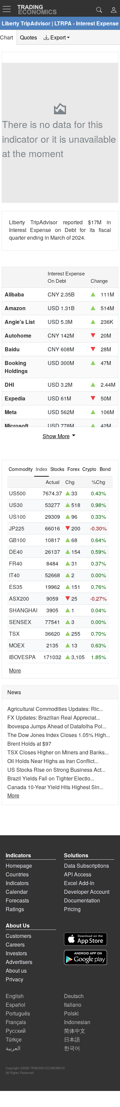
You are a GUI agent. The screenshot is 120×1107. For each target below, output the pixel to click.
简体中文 (74, 1030)
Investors (16, 953)
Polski (71, 1013)
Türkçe (14, 1039)
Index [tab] (41, 469)
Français (16, 1022)
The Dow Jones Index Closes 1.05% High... (58, 735)
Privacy (14, 979)
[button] (113, 10)
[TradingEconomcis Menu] (9, 9)
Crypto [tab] (89, 469)
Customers (18, 936)
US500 (17, 493)
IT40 (14, 575)
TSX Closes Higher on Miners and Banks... (58, 752)
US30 (16, 505)
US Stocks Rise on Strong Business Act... (56, 769)
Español (15, 1004)
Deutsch (74, 996)
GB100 (17, 540)
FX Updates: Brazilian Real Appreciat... (53, 717)
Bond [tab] (105, 469)
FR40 (15, 563)
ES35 (15, 587)
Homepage (19, 865)
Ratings (15, 909)
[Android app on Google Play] (85, 957)
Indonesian (77, 1022)
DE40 (16, 552)
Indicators (17, 883)
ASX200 (19, 598)
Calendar (17, 891)
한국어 (72, 1048)
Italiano (72, 1004)
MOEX (17, 645)
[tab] (56, 37)
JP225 (16, 528)
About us (16, 970)
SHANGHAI (23, 610)
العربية (13, 1048)
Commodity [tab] (21, 469)
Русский (16, 1030)
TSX (14, 633)
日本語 (72, 1039)
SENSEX (20, 622)
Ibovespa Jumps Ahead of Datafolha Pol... (56, 726)
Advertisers (19, 962)
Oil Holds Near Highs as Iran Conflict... (52, 761)
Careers (15, 944)
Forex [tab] (73, 469)
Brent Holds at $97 (29, 743)
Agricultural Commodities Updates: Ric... (55, 709)
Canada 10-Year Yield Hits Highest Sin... (55, 787)
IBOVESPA (22, 657)
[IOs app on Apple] (85, 939)
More (15, 670)
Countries (17, 874)
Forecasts (17, 900)
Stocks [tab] (57, 469)
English (15, 996)
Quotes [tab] (28, 37)
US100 (17, 516)
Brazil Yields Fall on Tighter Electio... (50, 778)
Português (18, 1013)
